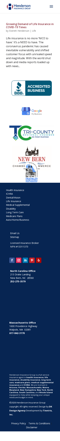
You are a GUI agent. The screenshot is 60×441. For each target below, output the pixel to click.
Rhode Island (46, 392)
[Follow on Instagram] (18, 260)
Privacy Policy (18, 423)
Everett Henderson (19, 30)
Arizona (13, 387)
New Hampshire (28, 390)
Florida (22, 387)
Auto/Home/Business (17, 219)
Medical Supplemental (18, 204)
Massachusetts (34, 387)
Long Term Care (15, 212)
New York (41, 390)
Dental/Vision (13, 197)
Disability (11, 208)
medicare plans (22, 382)
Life (34, 30)
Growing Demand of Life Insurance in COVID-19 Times (30, 25)
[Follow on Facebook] (12, 260)
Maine (45, 387)
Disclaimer (31, 427)
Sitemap (14, 237)
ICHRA (9, 193)
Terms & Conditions (39, 423)
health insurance (35, 377)
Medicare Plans (14, 216)
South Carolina (26, 392)
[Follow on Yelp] (38, 260)
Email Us (15, 233)
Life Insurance (13, 201)
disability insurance (30, 380)
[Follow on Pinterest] (32, 260)
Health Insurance (15, 190)
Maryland (14, 390)
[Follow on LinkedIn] (25, 260)
